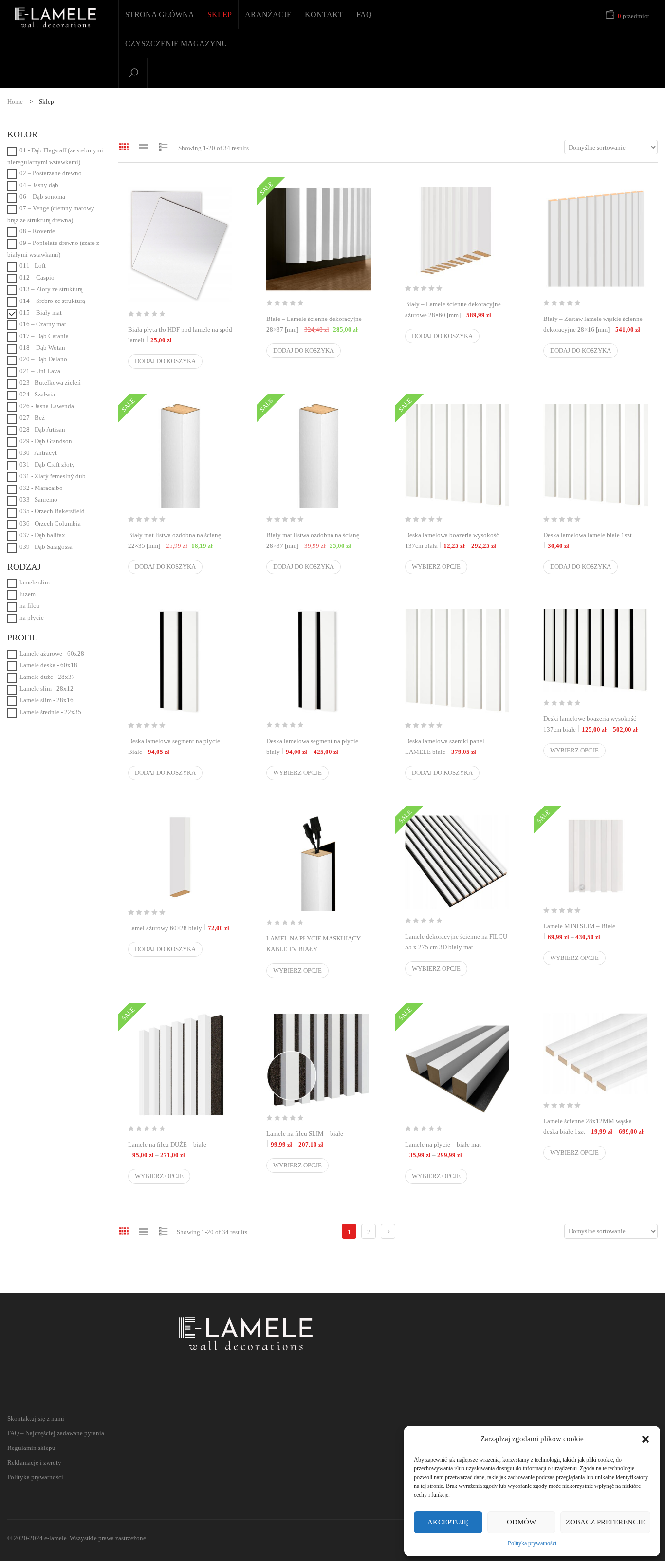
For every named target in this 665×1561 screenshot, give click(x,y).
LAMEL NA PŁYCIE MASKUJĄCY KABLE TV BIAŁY (318, 949)
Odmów (521, 1522)
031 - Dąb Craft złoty (47, 464)
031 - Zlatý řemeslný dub (52, 476)
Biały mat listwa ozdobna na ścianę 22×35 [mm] (180, 540)
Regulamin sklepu (31, 1447)
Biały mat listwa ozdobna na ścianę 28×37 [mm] (318, 540)
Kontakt (324, 14)
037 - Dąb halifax (42, 535)
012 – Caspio (37, 277)
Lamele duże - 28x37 (47, 676)
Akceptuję (447, 1522)
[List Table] (163, 146)
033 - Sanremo (38, 499)
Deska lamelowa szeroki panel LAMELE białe (444, 746)
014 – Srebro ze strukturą (52, 300)
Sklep (219, 14)
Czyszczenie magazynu (176, 43)
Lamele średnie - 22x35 (50, 711)
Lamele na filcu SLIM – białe (318, 1139)
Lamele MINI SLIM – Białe (595, 931)
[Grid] (123, 146)
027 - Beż (32, 417)
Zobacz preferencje (605, 1522)
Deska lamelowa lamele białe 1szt (587, 540)
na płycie (31, 617)
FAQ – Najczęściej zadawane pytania (55, 1433)
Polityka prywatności (532, 1543)
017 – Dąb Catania (44, 335)
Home (15, 101)
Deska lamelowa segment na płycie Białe (174, 746)
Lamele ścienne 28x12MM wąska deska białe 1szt (595, 1126)
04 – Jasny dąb (38, 184)
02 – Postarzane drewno (50, 173)
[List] (143, 146)
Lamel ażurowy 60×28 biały (178, 928)
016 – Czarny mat (42, 324)
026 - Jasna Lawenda (46, 406)
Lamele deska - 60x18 (48, 665)
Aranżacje (268, 14)
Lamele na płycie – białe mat (457, 1150)
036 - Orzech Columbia (50, 523)
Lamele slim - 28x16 (46, 700)
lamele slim (34, 582)
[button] (645, 1439)
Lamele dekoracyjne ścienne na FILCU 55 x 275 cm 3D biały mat (457, 947)
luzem (27, 594)
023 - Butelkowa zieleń (50, 382)
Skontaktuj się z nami (35, 1418)
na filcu (29, 605)
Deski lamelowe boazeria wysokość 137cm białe (595, 724)
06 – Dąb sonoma (42, 196)
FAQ (364, 14)
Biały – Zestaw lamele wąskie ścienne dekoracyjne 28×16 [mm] (593, 324)
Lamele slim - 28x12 (46, 688)
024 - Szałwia (37, 394)
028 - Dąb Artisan (42, 429)
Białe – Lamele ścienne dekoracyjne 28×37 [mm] (318, 324)
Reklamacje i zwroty (34, 1462)
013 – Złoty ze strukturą (51, 289)
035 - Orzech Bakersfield (52, 511)
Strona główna (159, 14)
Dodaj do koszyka (165, 361)
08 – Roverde (37, 231)
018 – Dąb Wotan (42, 347)
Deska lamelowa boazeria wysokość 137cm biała (457, 540)
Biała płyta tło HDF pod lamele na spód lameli (180, 335)
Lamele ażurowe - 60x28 (51, 653)
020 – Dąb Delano (43, 359)
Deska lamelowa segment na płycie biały (318, 746)
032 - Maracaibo (41, 487)
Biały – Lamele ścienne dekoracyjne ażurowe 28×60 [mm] (453, 310)
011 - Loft (32, 265)
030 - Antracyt (38, 452)
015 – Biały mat (40, 312)
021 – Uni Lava (39, 371)
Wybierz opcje (436, 566)
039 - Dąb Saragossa (46, 546)
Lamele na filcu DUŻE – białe (180, 1150)
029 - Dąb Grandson (45, 441)
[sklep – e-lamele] (55, 17)
